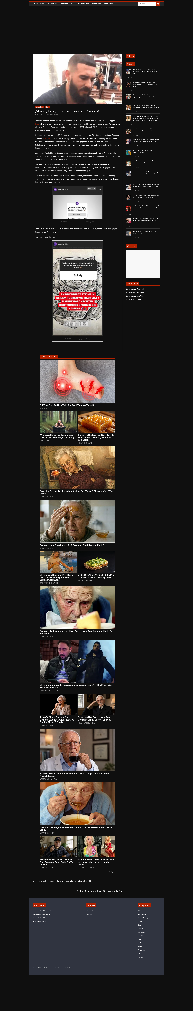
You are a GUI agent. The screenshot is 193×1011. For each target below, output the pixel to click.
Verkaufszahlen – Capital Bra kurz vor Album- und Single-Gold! (62, 881)
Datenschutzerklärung (94, 911)
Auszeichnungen (144, 918)
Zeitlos (140, 957)
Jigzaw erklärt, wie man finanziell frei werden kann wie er (144, 151)
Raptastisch (39, 4)
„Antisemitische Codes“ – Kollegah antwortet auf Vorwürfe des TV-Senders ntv (146, 196)
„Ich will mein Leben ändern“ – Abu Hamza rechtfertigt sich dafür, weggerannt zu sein (146, 185)
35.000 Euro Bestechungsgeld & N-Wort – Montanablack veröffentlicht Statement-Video (145, 84)
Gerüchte (108, 4)
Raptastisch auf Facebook (135, 289)
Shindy (37, 124)
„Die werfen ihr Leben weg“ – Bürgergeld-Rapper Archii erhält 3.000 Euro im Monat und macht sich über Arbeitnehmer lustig (145, 118)
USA (139, 953)
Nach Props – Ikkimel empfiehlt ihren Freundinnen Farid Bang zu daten (144, 162)
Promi (140, 946)
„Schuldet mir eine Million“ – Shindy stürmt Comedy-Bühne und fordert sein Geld (146, 141)
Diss (72, 4)
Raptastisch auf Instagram (135, 292)
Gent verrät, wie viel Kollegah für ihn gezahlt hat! (99, 891)
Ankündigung (83, 4)
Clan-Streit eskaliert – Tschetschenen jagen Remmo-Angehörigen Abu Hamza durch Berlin (146, 174)
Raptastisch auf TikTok (133, 299)
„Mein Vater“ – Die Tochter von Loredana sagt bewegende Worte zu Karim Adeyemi (146, 96)
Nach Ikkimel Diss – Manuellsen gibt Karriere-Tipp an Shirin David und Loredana (146, 106)
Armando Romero (52, 115)
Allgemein (52, 4)
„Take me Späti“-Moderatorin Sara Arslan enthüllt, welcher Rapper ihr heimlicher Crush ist (145, 220)
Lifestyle (64, 4)
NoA (139, 943)
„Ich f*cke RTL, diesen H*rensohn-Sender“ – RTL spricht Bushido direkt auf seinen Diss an (146, 208)
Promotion (141, 950)
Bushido (46, 138)
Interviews (96, 4)
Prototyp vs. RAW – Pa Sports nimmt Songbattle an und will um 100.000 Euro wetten (145, 71)
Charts (140, 921)
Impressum (90, 914)
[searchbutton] (158, 4)
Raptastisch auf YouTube (134, 296)
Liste (139, 939)
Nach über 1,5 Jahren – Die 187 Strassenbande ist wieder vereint (143, 130)
